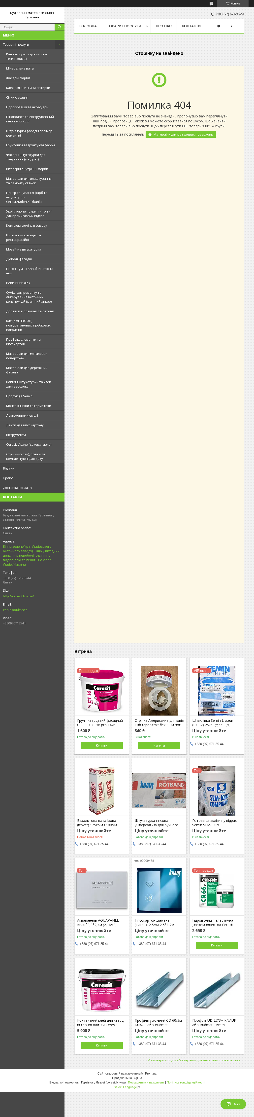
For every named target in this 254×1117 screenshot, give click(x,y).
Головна (88, 26)
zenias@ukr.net (15, 610)
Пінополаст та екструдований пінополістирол (30, 118)
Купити (101, 745)
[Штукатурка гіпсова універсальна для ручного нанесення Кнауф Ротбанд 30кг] (159, 791)
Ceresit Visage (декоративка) (28, 444)
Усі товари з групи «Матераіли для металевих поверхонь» (194, 1060)
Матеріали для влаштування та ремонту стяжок (29, 180)
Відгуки (8, 468)
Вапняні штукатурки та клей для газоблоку (28, 384)
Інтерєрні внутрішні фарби (27, 169)
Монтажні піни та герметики (28, 405)
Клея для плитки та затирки (28, 87)
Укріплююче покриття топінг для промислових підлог (29, 213)
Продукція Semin (19, 396)
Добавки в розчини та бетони (30, 311)
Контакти (191, 26)
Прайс (8, 478)
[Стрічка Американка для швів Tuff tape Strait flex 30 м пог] (159, 691)
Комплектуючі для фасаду (26, 225)
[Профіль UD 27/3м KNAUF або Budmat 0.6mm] (217, 990)
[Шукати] (59, 27)
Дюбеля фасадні (19, 259)
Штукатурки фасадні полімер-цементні (29, 133)
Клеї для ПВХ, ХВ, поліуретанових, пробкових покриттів (28, 325)
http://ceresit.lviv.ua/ (18, 596)
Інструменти (16, 434)
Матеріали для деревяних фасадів (26, 369)
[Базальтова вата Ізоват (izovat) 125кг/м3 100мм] (102, 791)
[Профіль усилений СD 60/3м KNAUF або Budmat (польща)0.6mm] (159, 990)
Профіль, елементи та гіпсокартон (23, 341)
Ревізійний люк (18, 283)
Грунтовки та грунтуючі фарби (30, 145)
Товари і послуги (16, 44)
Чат (237, 1104)
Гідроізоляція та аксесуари (27, 107)
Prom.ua (151, 1073)
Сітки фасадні (17, 97)
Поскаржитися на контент (146, 1082)
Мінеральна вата (20, 68)
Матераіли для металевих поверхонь (26, 355)
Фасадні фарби (18, 78)
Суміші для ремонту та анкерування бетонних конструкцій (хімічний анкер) (29, 297)
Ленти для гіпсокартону (25, 425)
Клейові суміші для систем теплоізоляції (26, 56)
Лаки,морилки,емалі (22, 415)
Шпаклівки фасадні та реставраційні (23, 237)
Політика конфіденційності (186, 1082)
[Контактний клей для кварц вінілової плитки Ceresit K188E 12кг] (102, 990)
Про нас (164, 26)
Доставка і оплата (17, 487)
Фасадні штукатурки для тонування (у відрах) (25, 156)
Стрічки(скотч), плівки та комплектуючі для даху (25, 456)
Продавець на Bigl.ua (127, 1078)
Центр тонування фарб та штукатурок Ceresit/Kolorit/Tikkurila (26, 197)
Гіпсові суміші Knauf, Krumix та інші (29, 270)
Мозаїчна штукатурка (23, 249)
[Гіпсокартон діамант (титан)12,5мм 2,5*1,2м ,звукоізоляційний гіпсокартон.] (159, 890)
